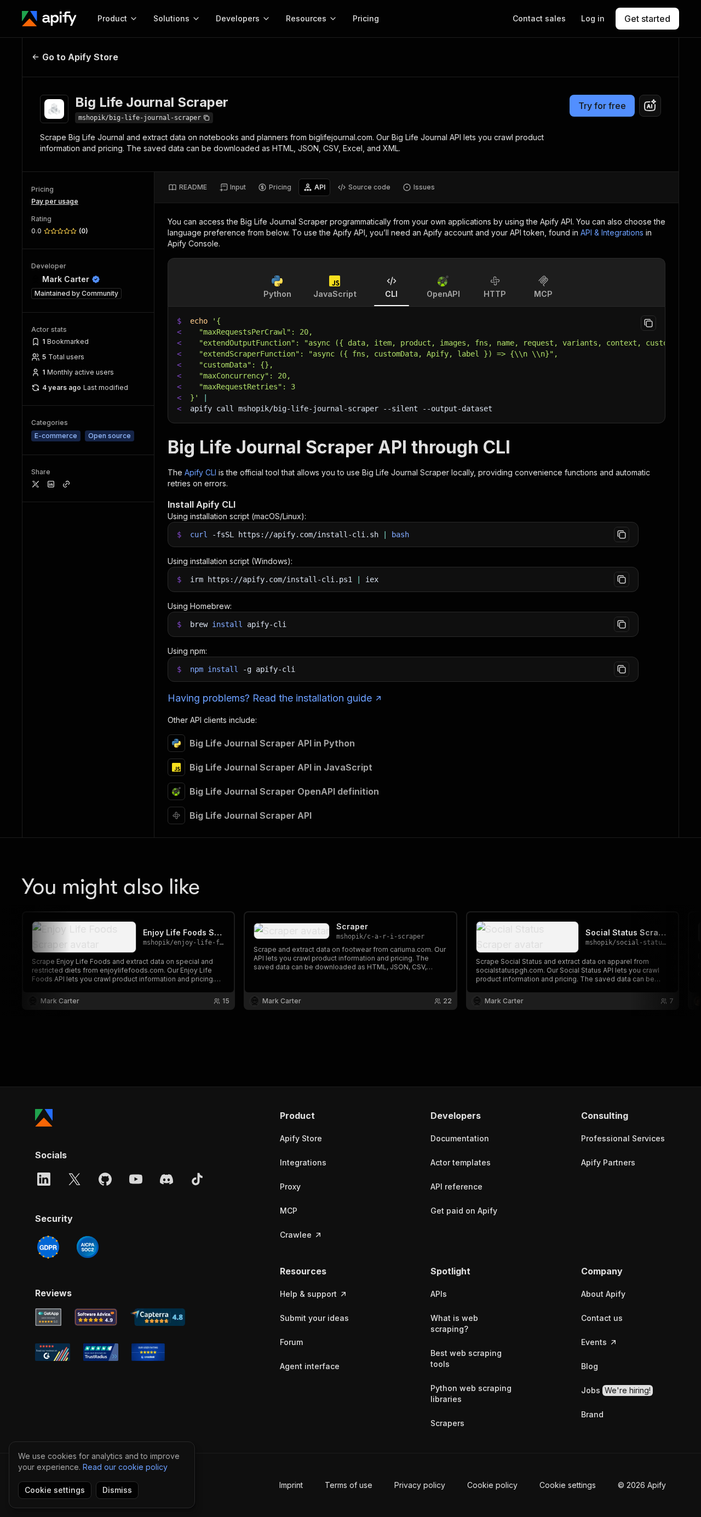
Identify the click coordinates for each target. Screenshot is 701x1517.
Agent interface (310, 1366)
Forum (291, 1342)
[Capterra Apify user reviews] (157, 1317)
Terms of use (348, 1485)
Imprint (291, 1485)
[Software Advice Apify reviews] (96, 1317)
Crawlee (296, 1234)
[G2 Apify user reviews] (52, 1352)
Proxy (290, 1186)
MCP (288, 1210)
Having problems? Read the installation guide (270, 698)
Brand (592, 1414)
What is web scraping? (454, 1323)
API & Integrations (612, 232)
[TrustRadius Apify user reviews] (100, 1352)
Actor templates (460, 1162)
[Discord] (166, 1179)
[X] (74, 1179)
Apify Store (301, 1138)
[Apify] (49, 18)
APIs (438, 1293)
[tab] (187, 187)
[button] (322, 1115)
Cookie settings (567, 1485)
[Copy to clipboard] (648, 323)
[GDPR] (48, 1247)
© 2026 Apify (642, 1485)
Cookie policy (492, 1485)
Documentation (459, 1138)
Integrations (303, 1162)
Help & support (308, 1293)
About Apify (603, 1293)
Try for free (602, 105)
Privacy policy (419, 1485)
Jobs (616, 1390)
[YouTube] (136, 1179)
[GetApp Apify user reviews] (48, 1317)
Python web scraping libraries (471, 1393)
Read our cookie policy (125, 1467)
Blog (589, 1366)
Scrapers (447, 1423)
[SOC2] (87, 1247)
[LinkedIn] (44, 1179)
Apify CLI (200, 472)
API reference (456, 1186)
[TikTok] (197, 1179)
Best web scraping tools (466, 1358)
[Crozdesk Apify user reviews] (148, 1352)
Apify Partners (608, 1162)
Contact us (602, 1318)
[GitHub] (105, 1179)
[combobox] (650, 106)
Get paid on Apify (463, 1210)
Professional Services (623, 1138)
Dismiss (117, 1490)
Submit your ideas (314, 1318)
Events (594, 1342)
